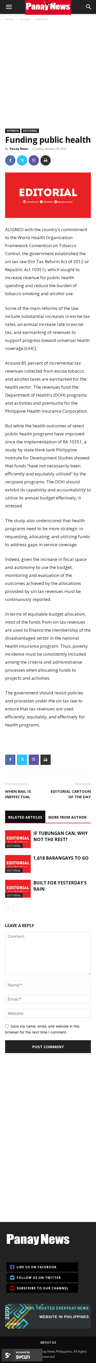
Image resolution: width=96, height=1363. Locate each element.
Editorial (42, 19)
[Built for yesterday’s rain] (18, 889)
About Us (48, 1342)
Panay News (19, 149)
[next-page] (16, 908)
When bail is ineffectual (18, 794)
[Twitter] (22, 160)
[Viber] (34, 160)
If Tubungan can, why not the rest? (60, 836)
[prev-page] (8, 908)
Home (9, 19)
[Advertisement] (48, 72)
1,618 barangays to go (61, 858)
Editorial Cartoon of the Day (71, 794)
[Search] (89, 7)
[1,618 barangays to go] (18, 864)
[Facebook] (10, 160)
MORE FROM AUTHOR (67, 817)
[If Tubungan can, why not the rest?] (18, 839)
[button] (9, 7)
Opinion (25, 19)
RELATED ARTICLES (25, 817)
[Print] (45, 160)
